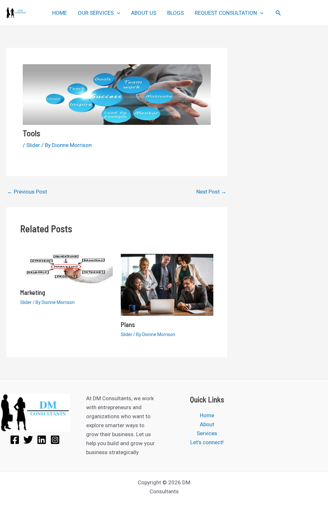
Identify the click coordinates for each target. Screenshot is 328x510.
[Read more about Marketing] (66, 268)
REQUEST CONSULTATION (226, 13)
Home (207, 415)
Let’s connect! (207, 442)
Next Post (211, 191)
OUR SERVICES (96, 13)
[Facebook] (15, 440)
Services (207, 433)
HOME (59, 13)
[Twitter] (28, 440)
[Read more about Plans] (167, 284)
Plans (128, 324)
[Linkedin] (41, 440)
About (207, 424)
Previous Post (27, 191)
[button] (117, 13)
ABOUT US (143, 13)
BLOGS (175, 13)
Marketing (32, 292)
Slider (33, 145)
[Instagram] (55, 440)
